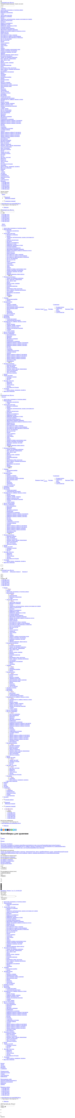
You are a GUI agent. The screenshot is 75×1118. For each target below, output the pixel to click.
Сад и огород (47, 853)
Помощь (3, 1084)
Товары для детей (13, 760)
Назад (9, 589)
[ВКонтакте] (1, 830)
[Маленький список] (1, 866)
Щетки (43, 851)
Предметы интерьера (14, 745)
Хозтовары (12, 778)
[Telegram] (16, 830)
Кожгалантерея (13, 595)
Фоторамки (7, 846)
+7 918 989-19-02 (5, 182)
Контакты (3, 1067)
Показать (3, 875)
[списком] (2, 864)
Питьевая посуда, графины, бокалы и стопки (20, 699)
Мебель (52, 853)
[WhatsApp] (12, 830)
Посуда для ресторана (44, 846)
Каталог (8, 590)
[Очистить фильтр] (2, 874)
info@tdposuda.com (6, 203)
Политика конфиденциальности (9, 1080)
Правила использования (7, 1081)
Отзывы (3, 1074)
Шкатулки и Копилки (39, 847)
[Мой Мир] (5, 830)
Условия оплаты (5, 1071)
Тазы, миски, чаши (37, 851)
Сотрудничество (5, 1075)
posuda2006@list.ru (16, 203)
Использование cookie (6, 1079)
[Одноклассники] (3, 830)
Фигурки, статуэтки (14, 768)
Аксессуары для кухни (15, 602)
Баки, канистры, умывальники (25, 851)
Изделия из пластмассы (15, 645)
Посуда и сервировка (14, 714)
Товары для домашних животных (9, 851)
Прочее (7, 847)
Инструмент (12, 693)
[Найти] (2, 7)
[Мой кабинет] (1, 567)
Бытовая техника (13, 674)
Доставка (3, 1066)
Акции (2, 1064)
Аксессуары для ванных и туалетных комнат (12, 845)
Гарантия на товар (5, 1072)
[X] (7, 830)
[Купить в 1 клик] (1, 880)
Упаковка (11, 668)
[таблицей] (3, 864)
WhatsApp (6, 207)
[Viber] (10, 830)
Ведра (7, 853)
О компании (9, 790)
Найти (2, 1106)
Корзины (60, 851)
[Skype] (14, 830)
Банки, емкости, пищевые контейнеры (34, 853)
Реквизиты (3, 1083)
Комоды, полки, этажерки (51, 851)
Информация (4, 1076)
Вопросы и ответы (5, 1087)
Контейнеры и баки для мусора (16, 853)
